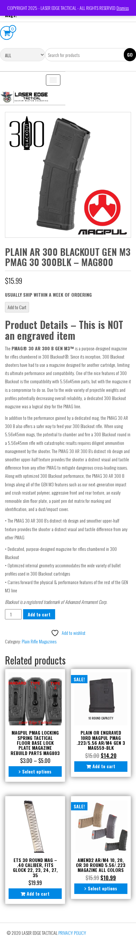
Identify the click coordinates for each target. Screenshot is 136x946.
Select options (36, 771)
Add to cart (39, 614)
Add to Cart (17, 307)
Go (130, 54)
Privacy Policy (72, 932)
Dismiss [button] (123, 7)
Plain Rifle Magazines (39, 641)
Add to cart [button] (103, 766)
